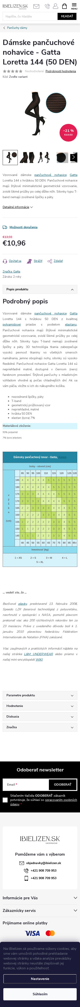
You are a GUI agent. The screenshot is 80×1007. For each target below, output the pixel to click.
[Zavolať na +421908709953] (47, 6)
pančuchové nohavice (50, 175)
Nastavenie (40, 978)
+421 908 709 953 (43, 870)
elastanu (71, 324)
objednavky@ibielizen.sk (43, 863)
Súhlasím (40, 994)
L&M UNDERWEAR (38, 654)
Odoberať (63, 785)
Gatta (73, 175)
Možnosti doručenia (24, 227)
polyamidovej (12, 324)
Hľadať (67, 16)
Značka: (11, 272)
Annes (62, 457)
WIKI (39, 660)
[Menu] (74, 6)
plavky (22, 604)
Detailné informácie (16, 207)
